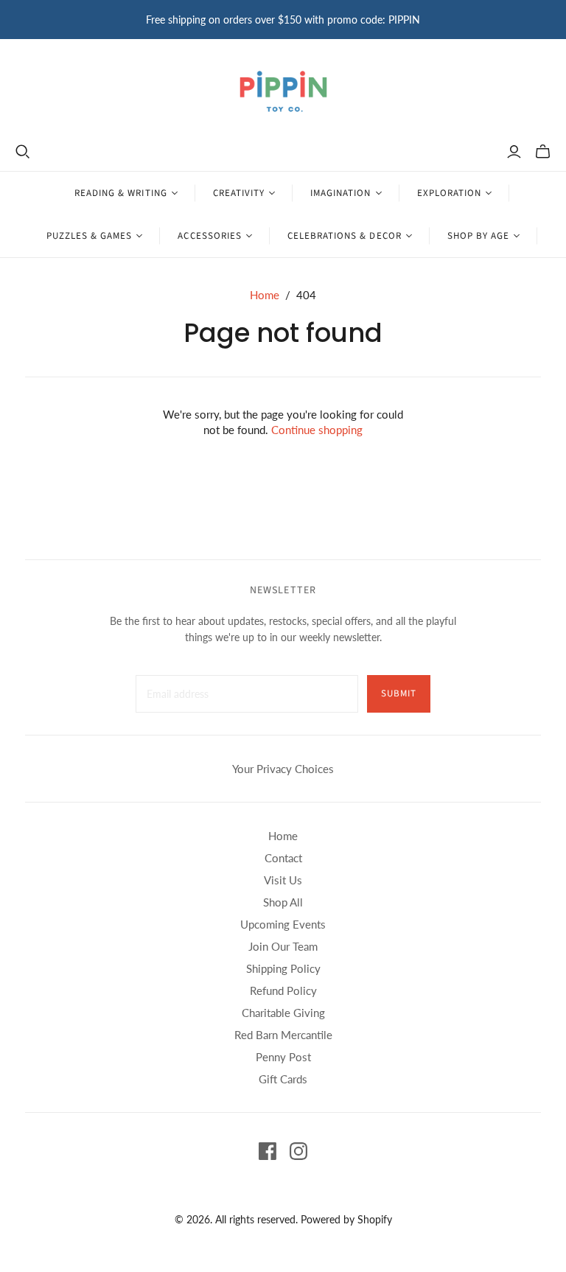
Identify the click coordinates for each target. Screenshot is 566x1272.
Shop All (283, 902)
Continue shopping (317, 429)
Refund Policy (283, 990)
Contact (283, 857)
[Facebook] (267, 1151)
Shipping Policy (283, 968)
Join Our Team (283, 946)
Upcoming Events (283, 924)
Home (264, 294)
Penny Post (283, 1056)
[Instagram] (298, 1151)
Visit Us (283, 880)
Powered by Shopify (346, 1219)
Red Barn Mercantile (283, 1034)
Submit (398, 693)
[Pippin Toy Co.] (283, 91)
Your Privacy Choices (283, 768)
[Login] (514, 152)
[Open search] (22, 151)
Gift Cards (283, 1079)
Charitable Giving (283, 1012)
